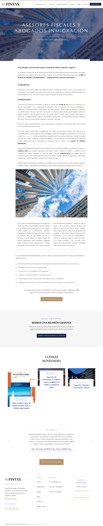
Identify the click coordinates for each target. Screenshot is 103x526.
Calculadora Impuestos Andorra (51, 299)
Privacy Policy (31, 524)
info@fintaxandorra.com (81, 491)
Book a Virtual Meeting (51, 462)
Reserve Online (95, 4)
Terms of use (45, 524)
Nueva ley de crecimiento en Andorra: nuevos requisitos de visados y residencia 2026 (51, 382)
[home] (10, 4)
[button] (9, 441)
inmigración (29, 136)
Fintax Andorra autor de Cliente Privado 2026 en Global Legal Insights (21, 405)
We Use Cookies (38, 524)
